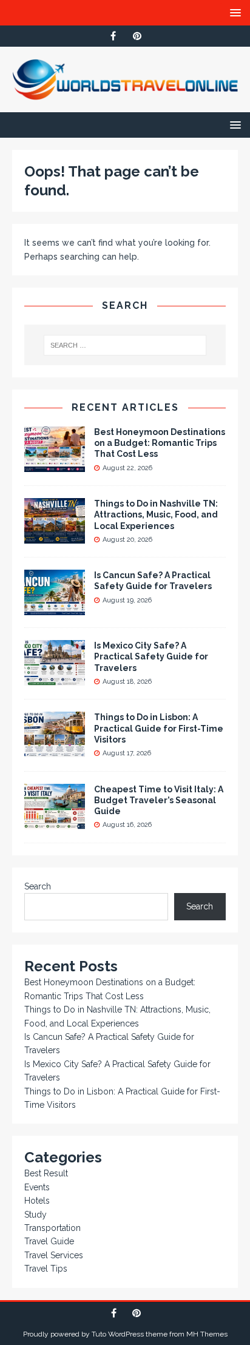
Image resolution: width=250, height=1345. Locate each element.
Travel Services (53, 1255)
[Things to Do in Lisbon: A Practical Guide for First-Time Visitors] (54, 750)
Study (35, 1214)
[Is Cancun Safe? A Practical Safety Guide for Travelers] (54, 608)
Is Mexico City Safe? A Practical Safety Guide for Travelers (151, 656)
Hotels (37, 1200)
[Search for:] (125, 345)
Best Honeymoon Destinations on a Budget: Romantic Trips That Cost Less (159, 443)
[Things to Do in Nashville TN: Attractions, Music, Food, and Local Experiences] (54, 537)
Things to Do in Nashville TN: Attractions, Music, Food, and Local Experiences (156, 514)
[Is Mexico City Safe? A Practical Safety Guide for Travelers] (54, 679)
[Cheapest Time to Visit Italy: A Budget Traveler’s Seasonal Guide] (54, 822)
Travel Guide (49, 1241)
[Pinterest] (136, 36)
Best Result (46, 1173)
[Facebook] (113, 36)
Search (37, 886)
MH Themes (207, 1334)
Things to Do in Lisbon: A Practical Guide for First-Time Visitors (158, 728)
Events (37, 1187)
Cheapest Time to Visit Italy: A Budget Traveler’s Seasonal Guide (158, 800)
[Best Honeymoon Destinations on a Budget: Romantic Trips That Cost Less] (54, 465)
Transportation (52, 1228)
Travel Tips (45, 1268)
